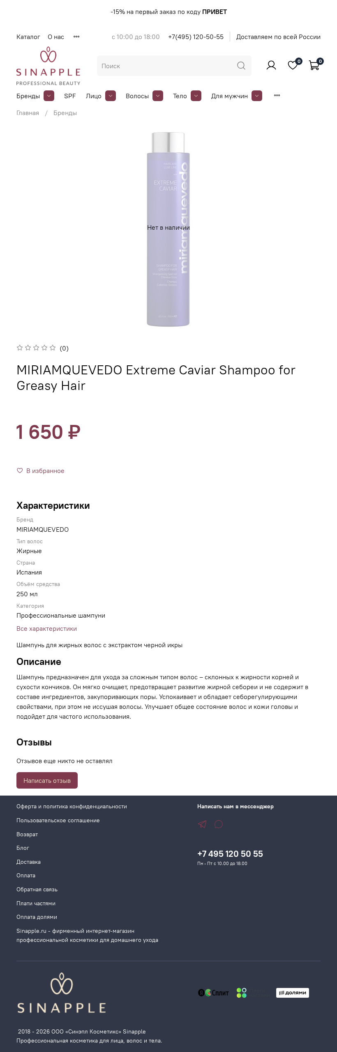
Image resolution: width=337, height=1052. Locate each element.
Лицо (94, 96)
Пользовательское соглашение (58, 820)
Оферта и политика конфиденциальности (71, 806)
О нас (56, 36)
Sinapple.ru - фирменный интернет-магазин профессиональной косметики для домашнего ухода (87, 935)
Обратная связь (37, 889)
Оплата (25, 875)
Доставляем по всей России (278, 36)
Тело (180, 96)
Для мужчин (229, 96)
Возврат (27, 834)
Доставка (28, 861)
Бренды (28, 96)
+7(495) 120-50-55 (196, 36)
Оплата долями (36, 916)
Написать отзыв (47, 780)
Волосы (137, 96)
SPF (70, 96)
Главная (27, 112)
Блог (22, 847)
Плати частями (35, 903)
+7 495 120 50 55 (230, 853)
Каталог (28, 36)
